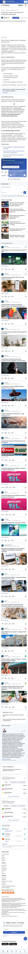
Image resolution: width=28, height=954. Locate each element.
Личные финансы (8, 544)
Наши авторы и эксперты (7, 881)
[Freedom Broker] (20, 5)
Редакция (4, 879)
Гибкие (6, 782)
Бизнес (3, 857)
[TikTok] (5, 892)
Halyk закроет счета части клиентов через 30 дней (13, 715)
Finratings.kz (16, 52)
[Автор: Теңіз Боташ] (2, 329)
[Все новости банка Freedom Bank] (25, 683)
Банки (6, 328)
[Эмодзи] (22, 192)
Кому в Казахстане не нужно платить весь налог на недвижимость (14, 720)
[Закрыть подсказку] (25, 170)
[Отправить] (24, 192)
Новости (7, 10)
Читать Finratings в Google (15, 179)
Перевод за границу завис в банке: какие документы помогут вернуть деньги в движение (12, 688)
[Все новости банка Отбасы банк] (25, 656)
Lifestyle (3, 860)
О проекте (4, 877)
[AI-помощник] (24, 938)
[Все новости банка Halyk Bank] (25, 247)
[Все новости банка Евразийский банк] (25, 629)
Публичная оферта (6, 887)
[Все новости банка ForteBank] (25, 465)
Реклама (3, 882)
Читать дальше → (5, 266)
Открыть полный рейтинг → (14, 796)
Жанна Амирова (7, 17)
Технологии (4, 870)
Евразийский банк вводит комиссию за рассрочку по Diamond (12, 770)
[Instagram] (8, 892)
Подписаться (14, 932)
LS (2, 54)
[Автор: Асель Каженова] (2, 301)
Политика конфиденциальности (8, 886)
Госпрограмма (6, 805)
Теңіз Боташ (7, 329)
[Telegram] (10, 892)
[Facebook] (2, 892)
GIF (5, 192)
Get (25, 1)
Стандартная (14, 805)
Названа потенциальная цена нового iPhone (13, 522)
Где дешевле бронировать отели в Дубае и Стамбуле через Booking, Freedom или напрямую (13, 550)
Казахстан (4, 175)
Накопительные (14, 782)
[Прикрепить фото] (3, 192)
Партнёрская (22, 805)
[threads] (13, 892)
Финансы (4, 866)
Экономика (4, 865)
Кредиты (3, 858)
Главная (2, 10)
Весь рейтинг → (5, 844)
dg (17, 916)
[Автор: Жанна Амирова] (2, 247)
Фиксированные (22, 782)
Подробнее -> (5, 92)
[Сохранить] (26, 269)
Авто (3, 871)
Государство (4, 868)
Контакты (4, 884)
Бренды (3, 873)
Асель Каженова (8, 302)
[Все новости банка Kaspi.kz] (25, 438)
